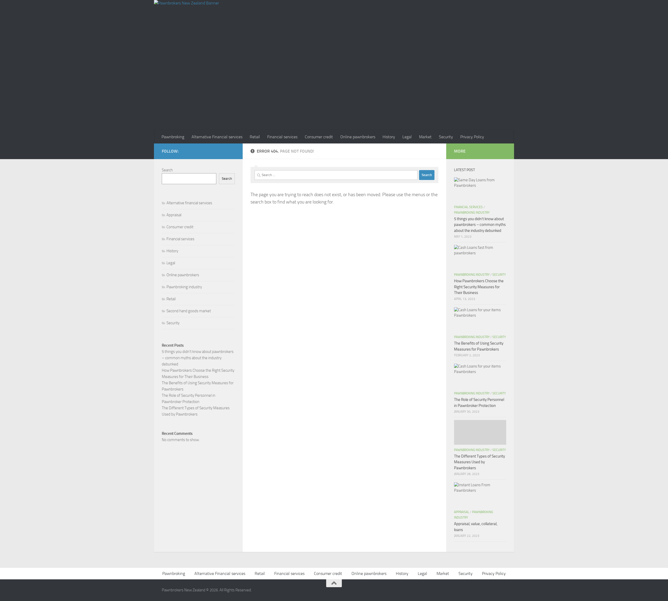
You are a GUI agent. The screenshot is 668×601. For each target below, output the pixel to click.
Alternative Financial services (217, 136)
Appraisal (173, 215)
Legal (407, 136)
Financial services (282, 136)
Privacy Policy (472, 136)
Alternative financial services (189, 203)
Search (167, 170)
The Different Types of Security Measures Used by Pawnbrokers (479, 462)
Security (446, 136)
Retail (255, 136)
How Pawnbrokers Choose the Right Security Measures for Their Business (479, 287)
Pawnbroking (173, 136)
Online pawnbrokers (357, 136)
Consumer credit (319, 136)
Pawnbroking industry (184, 287)
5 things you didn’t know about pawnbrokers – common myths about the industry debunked (198, 357)
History (389, 136)
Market (425, 136)
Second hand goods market (188, 311)
